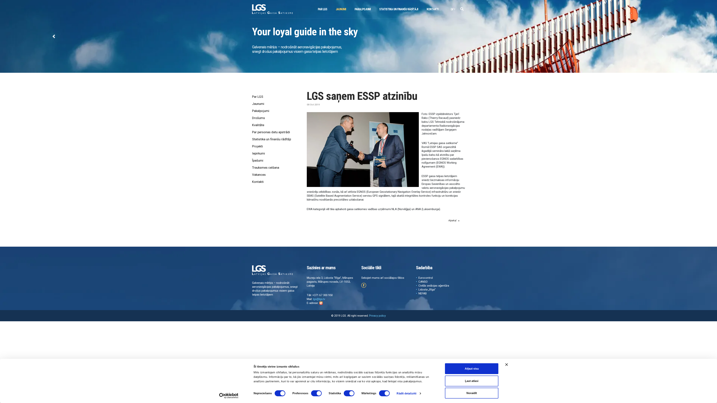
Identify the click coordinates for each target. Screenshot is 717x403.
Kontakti (432, 9)
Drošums (258, 118)
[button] (462, 9)
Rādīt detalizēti (406, 393)
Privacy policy (377, 315)
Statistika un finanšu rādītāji (398, 9)
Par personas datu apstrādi (271, 132)
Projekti (257, 146)
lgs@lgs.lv (319, 299)
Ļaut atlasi (471, 380)
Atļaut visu (472, 368)
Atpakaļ (452, 220)
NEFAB (422, 293)
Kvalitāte (258, 125)
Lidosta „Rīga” (427, 289)
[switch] (316, 393)
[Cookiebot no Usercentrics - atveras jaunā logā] (228, 396)
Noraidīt (471, 393)
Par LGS (322, 9)
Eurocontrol (425, 277)
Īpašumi (257, 160)
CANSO (423, 281)
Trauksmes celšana (265, 167)
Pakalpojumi (363, 9)
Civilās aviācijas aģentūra (433, 285)
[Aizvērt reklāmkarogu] (506, 364)
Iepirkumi (258, 153)
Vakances (259, 174)
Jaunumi (341, 9)
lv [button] (452, 9)
